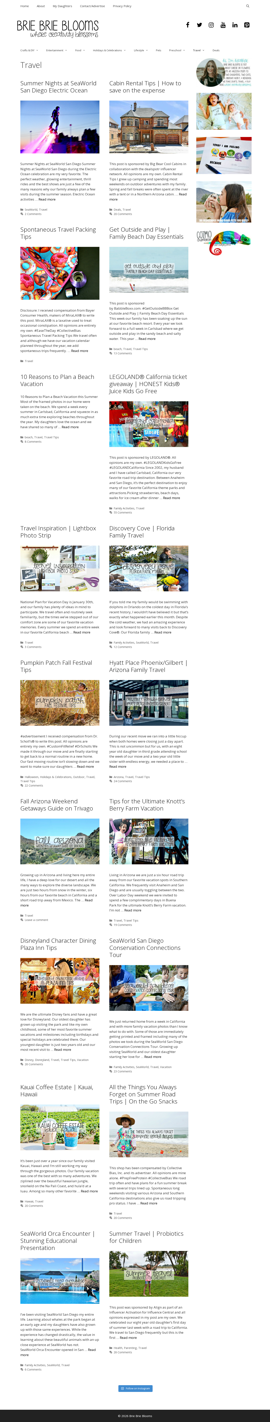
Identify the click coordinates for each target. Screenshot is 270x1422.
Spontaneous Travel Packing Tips (58, 233)
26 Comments (34, 1064)
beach (118, 349)
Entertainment (54, 50)
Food (78, 50)
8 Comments (33, 441)
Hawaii (29, 1201)
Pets (158, 50)
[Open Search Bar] (248, 6)
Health (118, 1348)
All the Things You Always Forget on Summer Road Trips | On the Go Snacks (143, 1094)
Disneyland (42, 1060)
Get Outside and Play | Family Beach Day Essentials (146, 233)
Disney (29, 1060)
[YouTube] (223, 25)
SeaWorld (31, 209)
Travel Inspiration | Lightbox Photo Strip (58, 531)
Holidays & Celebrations (107, 50)
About (41, 6)
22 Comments (34, 785)
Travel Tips (140, 349)
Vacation (83, 1060)
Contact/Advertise (92, 6)
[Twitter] (199, 25)
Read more (47, 199)
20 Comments (123, 214)
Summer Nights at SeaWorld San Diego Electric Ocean (58, 86)
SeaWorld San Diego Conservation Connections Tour (144, 947)
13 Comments (123, 353)
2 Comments (33, 214)
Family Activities (124, 508)
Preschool (175, 50)
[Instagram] (211, 25)
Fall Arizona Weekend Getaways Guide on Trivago (56, 804)
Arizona (119, 777)
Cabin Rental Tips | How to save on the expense (145, 86)
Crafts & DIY (27, 50)
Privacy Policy (122, 6)
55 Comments (123, 512)
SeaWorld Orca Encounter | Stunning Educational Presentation (57, 1240)
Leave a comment (36, 920)
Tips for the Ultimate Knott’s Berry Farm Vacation (147, 804)
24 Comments (123, 781)
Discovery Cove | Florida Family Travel (142, 531)
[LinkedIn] (235, 25)
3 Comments (33, 647)
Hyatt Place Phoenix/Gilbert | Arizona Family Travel (148, 666)
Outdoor (79, 777)
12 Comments (123, 647)
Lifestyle (139, 50)
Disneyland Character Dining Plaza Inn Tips (58, 944)
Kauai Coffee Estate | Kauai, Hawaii (56, 1090)
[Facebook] (187, 25)
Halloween (31, 777)
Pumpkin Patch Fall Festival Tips (56, 666)
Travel (197, 50)
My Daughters (62, 6)
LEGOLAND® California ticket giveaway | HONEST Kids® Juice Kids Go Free (148, 384)
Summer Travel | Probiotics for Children (146, 1237)
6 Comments (33, 1369)
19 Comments (123, 925)
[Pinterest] (247, 25)
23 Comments (123, 1071)
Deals (216, 50)
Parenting (130, 1348)
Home (24, 6)
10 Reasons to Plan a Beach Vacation (57, 380)
